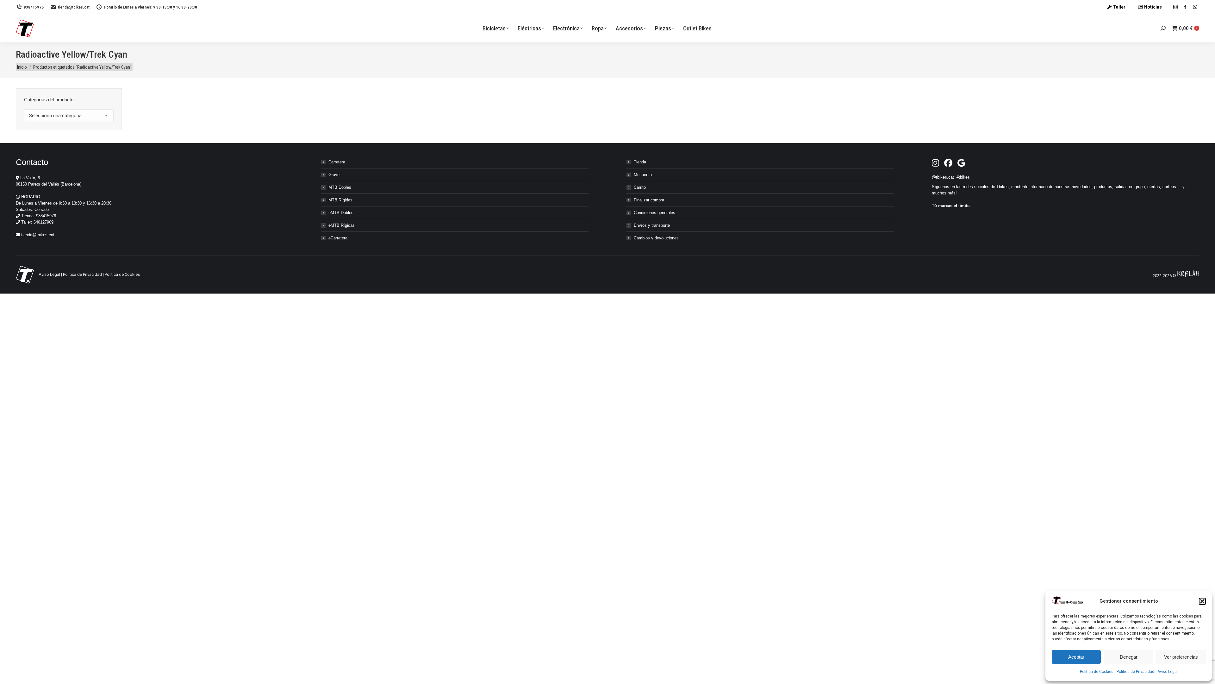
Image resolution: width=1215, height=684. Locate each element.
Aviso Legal (1167, 671)
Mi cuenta (643, 174)
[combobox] (69, 115)
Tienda (640, 162)
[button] (1202, 601)
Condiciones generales (654, 212)
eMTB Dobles (340, 212)
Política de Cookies (122, 274)
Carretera (336, 162)
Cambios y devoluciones (656, 238)
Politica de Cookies (1096, 671)
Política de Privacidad (1135, 671)
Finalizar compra (649, 200)
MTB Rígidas (340, 200)
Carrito (640, 187)
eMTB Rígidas (341, 225)
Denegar (1128, 657)
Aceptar (1076, 657)
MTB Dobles (339, 187)
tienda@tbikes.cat (74, 7)
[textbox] (55, 115)
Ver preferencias (1181, 657)
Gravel (334, 174)
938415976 (34, 7)
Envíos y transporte (652, 225)
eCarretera (337, 238)
